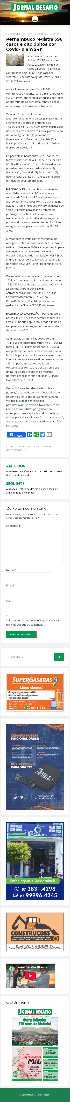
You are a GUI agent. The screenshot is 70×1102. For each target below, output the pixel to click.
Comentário (14, 526)
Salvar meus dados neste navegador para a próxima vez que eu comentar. (32, 622)
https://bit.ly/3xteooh (25, 405)
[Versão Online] (35, 1045)
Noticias (27, 446)
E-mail (11, 585)
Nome (11, 570)
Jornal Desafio (49, 33)
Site (8, 601)
